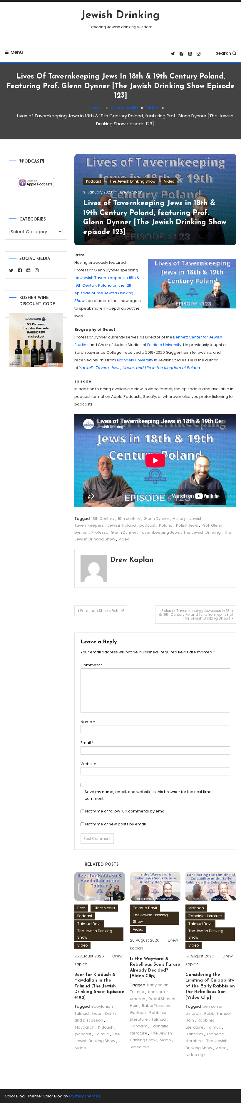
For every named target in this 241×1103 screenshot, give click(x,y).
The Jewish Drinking (202, 532)
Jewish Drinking (120, 15)
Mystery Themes (84, 1096)
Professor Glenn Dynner (113, 532)
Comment (92, 665)
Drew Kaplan (131, 192)
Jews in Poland (121, 525)
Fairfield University (164, 345)
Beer (81, 907)
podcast (147, 525)
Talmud (102, 1034)
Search (223, 53)
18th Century (102, 518)
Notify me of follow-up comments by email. (126, 811)
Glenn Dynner (156, 518)
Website (88, 764)
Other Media (104, 907)
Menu (17, 52)
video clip (140, 1047)
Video (169, 181)
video (124, 539)
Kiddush (105, 1027)
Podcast (93, 181)
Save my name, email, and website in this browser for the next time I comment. (149, 795)
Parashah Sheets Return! (102, 610)
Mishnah (196, 907)
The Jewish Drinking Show (132, 181)
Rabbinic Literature (205, 915)
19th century (129, 518)
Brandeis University (135, 360)
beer (97, 1013)
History (179, 518)
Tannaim (139, 1026)
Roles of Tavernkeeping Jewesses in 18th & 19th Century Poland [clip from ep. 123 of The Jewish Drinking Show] (196, 614)
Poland (166, 525)
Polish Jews (187, 525)
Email (87, 742)
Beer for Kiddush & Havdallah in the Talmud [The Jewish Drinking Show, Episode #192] (99, 986)
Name (88, 722)
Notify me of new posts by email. (116, 824)
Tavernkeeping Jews (160, 532)
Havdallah (85, 1027)
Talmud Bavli (89, 923)
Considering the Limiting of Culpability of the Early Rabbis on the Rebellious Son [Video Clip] (210, 986)
